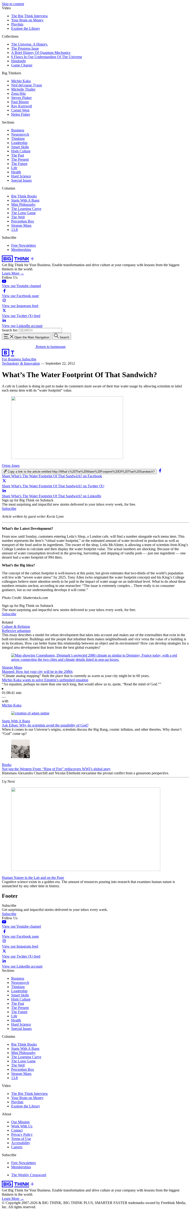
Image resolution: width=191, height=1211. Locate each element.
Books (6, 765)
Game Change (21, 65)
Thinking (18, 139)
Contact (17, 1130)
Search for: (10, 330)
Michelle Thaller (23, 89)
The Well (18, 217)
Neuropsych (20, 134)
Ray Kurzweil (21, 106)
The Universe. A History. (29, 44)
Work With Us (21, 1126)
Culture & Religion (16, 626)
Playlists (17, 24)
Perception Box (22, 221)
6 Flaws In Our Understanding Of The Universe (46, 57)
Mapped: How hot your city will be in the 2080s (37, 672)
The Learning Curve (26, 209)
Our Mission (20, 1122)
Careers (16, 1147)
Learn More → (13, 273)
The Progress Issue (25, 48)
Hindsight (18, 61)
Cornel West (20, 110)
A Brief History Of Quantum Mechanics (40, 53)
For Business (12, 359)
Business (17, 130)
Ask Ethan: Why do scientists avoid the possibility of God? (45, 725)
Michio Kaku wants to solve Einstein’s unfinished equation (45, 680)
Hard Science (21, 176)
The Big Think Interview (29, 16)
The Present (20, 159)
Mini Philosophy (23, 204)
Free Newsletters (23, 245)
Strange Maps (21, 225)
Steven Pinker (21, 98)
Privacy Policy (22, 1134)
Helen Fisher (20, 114)
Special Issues (21, 180)
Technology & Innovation (21, 363)
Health (16, 172)
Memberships (21, 250)
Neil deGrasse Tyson (26, 85)
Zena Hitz (18, 93)
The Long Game (23, 213)
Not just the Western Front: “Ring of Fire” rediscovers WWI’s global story (56, 769)
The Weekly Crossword (28, 1175)
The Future (19, 164)
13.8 (14, 230)
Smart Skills (20, 147)
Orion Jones (11, 466)
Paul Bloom (20, 102)
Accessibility (20, 1143)
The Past (17, 155)
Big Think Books (24, 196)
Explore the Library (25, 28)
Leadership (19, 143)
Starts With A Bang (25, 200)
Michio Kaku (21, 81)
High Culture (21, 151)
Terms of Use (21, 1139)
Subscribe (29, 359)
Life (14, 168)
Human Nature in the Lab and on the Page (33, 878)
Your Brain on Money (27, 20)
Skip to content (13, 4)
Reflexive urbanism (16, 631)
